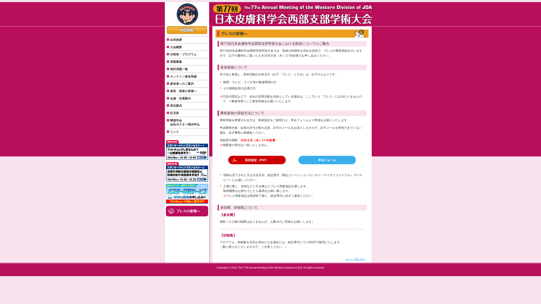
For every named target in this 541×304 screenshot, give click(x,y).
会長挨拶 (176, 39)
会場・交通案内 (180, 98)
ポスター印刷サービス (187, 194)
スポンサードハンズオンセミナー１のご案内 (187, 150)
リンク (174, 131)
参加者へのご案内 (182, 83)
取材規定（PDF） (257, 160)
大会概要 (176, 47)
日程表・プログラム (183, 54)
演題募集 (176, 61)
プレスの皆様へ (188, 211)
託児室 (174, 113)
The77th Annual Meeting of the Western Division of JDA (187, 14)
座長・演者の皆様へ (183, 91)
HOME (187, 30)
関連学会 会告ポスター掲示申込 (185, 122)
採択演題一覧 (179, 69)
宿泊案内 (176, 105)
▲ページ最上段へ (356, 259)
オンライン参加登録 (183, 76)
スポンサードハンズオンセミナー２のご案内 (187, 172)
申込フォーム (327, 160)
